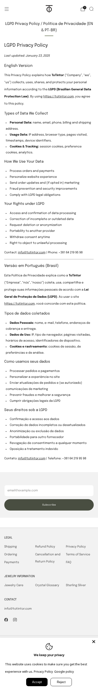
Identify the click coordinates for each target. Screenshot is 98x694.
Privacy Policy (76, 546)
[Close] (93, 641)
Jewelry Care (13, 585)
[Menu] (6, 9)
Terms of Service (78, 554)
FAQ (68, 562)
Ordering (10, 554)
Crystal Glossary (47, 585)
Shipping (10, 546)
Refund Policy (45, 546)
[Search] (91, 8)
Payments (11, 562)
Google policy (64, 671)
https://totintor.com (58, 96)
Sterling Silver (76, 585)
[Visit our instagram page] (15, 619)
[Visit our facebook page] (6, 619)
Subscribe (49, 505)
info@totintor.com (31, 252)
